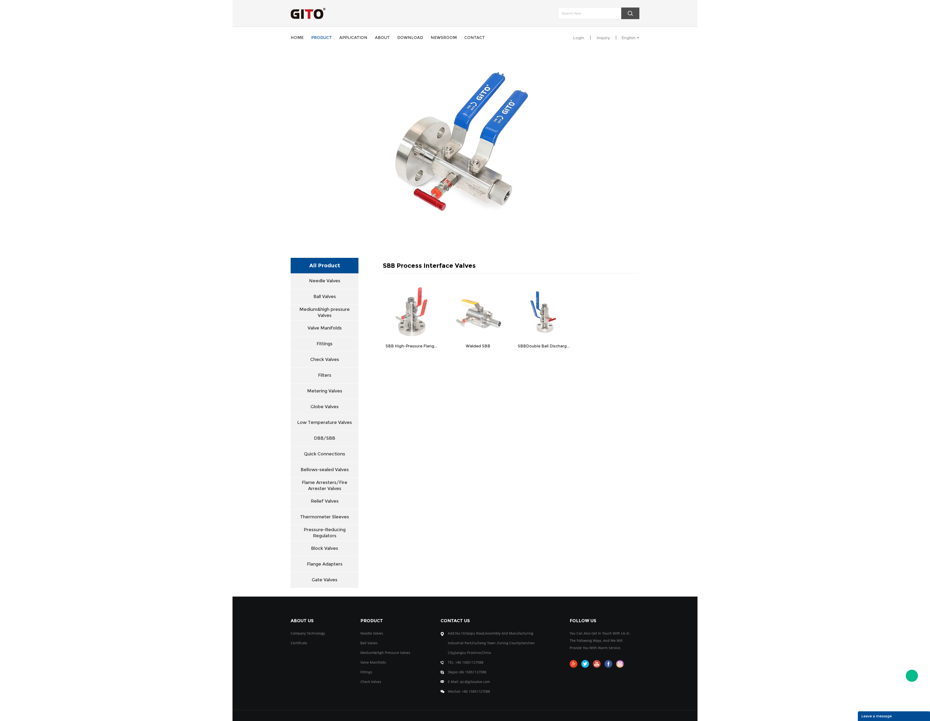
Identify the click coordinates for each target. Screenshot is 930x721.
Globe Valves (324, 406)
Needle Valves (324, 281)
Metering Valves (324, 391)
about (382, 37)
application (353, 37)
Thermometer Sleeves (324, 517)
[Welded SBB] (478, 310)
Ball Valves (324, 296)
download (410, 37)
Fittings (325, 343)
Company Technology (308, 633)
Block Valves (324, 548)
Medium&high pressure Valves (324, 312)
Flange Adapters (324, 564)
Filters (324, 375)
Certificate (299, 643)
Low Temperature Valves (324, 422)
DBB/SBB (324, 438)
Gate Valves (324, 580)
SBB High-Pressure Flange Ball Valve (412, 346)
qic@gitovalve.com (475, 681)
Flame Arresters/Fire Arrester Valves (324, 485)
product (321, 37)
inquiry (603, 38)
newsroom (444, 37)
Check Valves (324, 359)
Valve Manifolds (325, 328)
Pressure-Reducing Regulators (325, 532)
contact (474, 37)
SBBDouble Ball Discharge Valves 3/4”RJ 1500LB (544, 346)
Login (578, 38)
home (297, 37)
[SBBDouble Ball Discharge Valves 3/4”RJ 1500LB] (544, 310)
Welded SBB (478, 346)
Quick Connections (324, 454)
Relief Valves (325, 501)
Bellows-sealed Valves (325, 469)
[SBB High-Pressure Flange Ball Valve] (412, 310)
